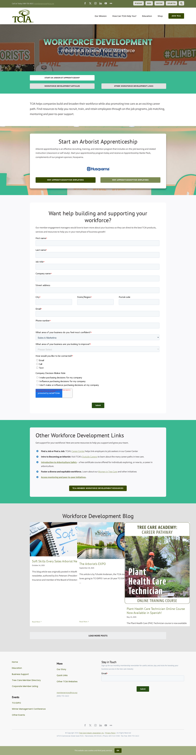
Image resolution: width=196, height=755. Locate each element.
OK (118, 750)
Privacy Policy (110, 733)
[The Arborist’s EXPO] (109, 540)
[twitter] (90, 3)
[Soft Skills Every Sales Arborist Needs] (62, 539)
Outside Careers (89, 456)
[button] (181, 3)
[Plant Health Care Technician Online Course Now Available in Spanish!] (157, 563)
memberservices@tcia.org (44, 3)
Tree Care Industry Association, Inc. (91, 733)
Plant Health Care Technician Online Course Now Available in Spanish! (156, 611)
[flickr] (111, 3)
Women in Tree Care (107, 471)
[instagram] (95, 3)
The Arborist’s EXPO (92, 564)
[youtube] (106, 3)
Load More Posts (98, 635)
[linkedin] (100, 3)
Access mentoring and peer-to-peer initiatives (63, 477)
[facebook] (85, 3)
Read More (36, 622)
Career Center (78, 451)
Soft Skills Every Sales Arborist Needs (57, 561)
